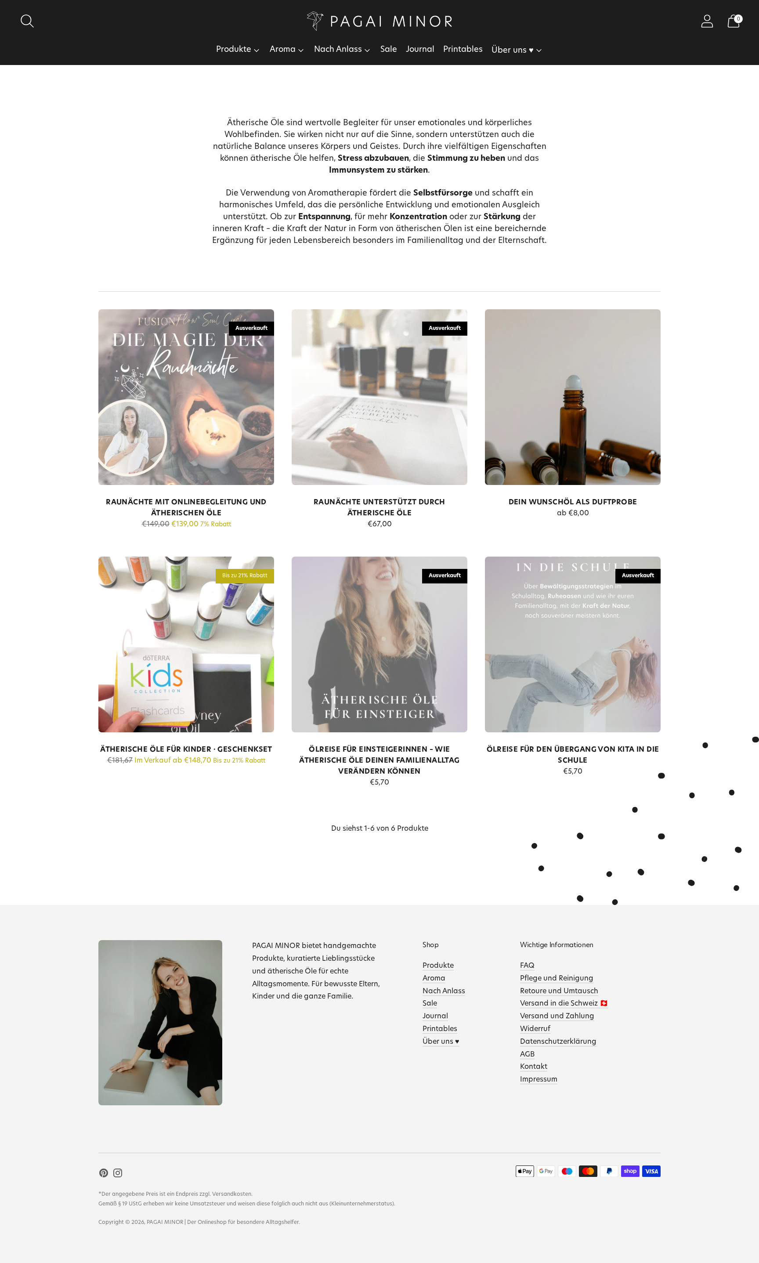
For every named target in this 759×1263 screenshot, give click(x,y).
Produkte (233, 50)
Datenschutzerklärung (558, 1042)
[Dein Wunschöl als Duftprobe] (573, 397)
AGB (527, 1054)
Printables (463, 50)
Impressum (538, 1079)
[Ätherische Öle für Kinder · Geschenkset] (186, 644)
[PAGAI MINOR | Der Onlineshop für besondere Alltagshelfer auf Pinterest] (103, 1175)
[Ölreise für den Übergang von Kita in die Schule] (573, 644)
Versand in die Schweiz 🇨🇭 (564, 1003)
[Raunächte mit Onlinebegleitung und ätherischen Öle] (186, 397)
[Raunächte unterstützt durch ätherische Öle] (379, 397)
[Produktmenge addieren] (492, 515)
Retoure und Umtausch (559, 991)
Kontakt (533, 1067)
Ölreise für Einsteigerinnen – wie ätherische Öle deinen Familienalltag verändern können (379, 760)
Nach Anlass (338, 50)
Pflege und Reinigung (556, 978)
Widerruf (535, 1029)
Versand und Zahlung (557, 1016)
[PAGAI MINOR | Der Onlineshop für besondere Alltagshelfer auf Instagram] (117, 1175)
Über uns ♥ (513, 51)
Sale (388, 50)
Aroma (283, 50)
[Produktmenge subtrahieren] (520, 515)
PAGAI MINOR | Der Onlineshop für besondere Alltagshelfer (223, 1222)
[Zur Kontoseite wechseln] (707, 21)
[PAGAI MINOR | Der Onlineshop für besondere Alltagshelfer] (379, 21)
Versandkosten (231, 1194)
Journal (420, 50)
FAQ (527, 966)
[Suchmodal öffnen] (27, 21)
